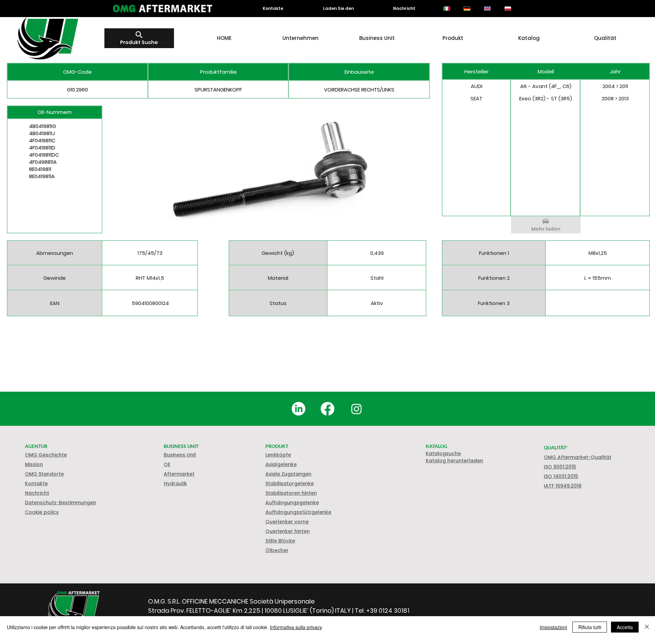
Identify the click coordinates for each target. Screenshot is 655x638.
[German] (467, 8)
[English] (487, 8)
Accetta (625, 627)
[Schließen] (647, 627)
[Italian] (447, 8)
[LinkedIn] (298, 409)
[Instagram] (356, 409)
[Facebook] (327, 409)
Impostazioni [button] (553, 627)
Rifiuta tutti (589, 627)
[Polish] (507, 8)
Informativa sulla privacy (296, 627)
